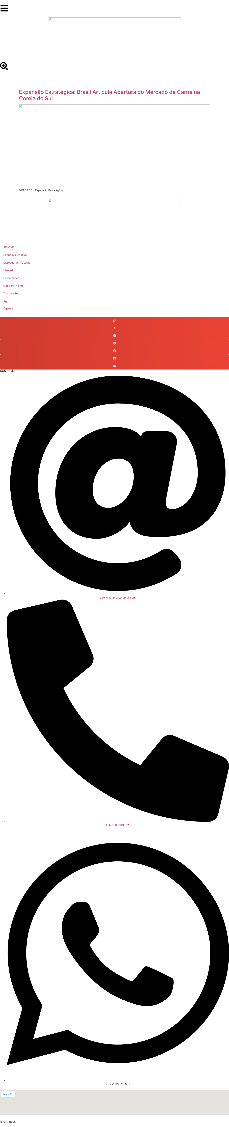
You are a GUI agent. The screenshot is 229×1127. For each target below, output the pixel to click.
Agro (6, 301)
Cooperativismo (13, 285)
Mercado (9, 270)
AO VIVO (8, 247)
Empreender (11, 278)
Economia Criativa (15, 255)
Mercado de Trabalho (17, 262)
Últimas (8, 309)
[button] (114, 320)
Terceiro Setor (12, 293)
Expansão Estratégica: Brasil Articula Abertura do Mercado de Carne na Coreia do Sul (109, 95)
